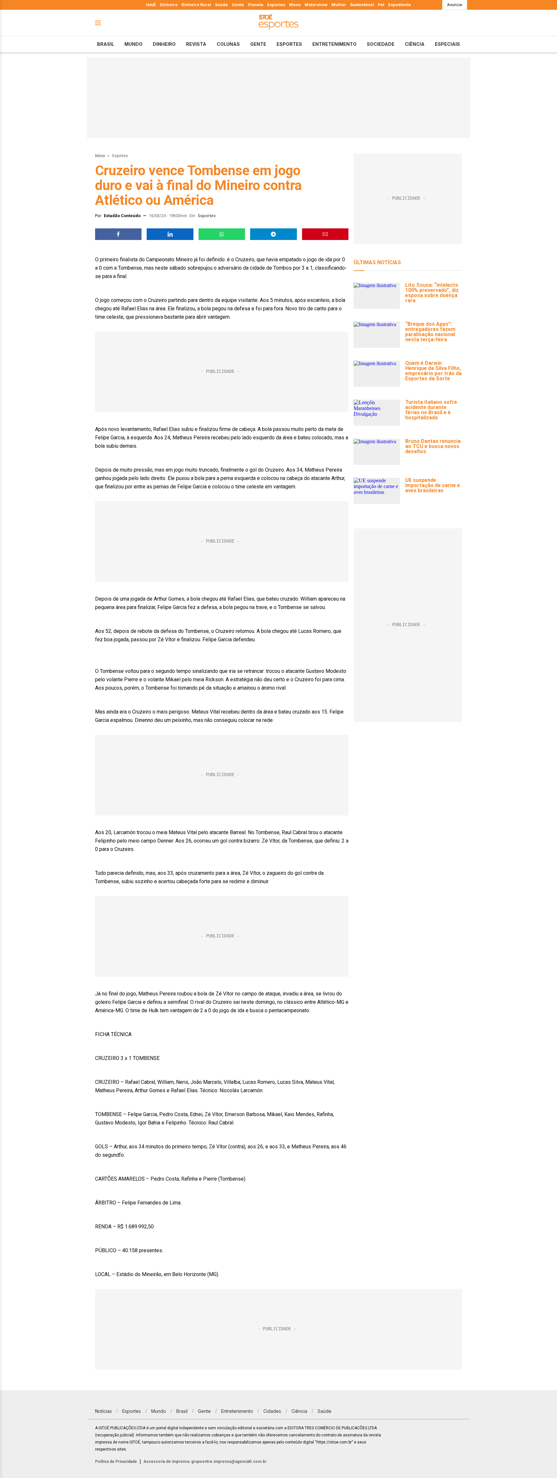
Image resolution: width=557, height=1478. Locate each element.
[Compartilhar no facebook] (118, 234)
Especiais (447, 44)
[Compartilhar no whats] (222, 234)
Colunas (228, 44)
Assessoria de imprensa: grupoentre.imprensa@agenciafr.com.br (205, 1461)
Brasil (105, 44)
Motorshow (316, 4)
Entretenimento (334, 44)
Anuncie (454, 4)
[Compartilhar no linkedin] (170, 234)
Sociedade (381, 44)
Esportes (276, 4)
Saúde (221, 4)
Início (100, 156)
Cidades (272, 1411)
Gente (238, 4)
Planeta (255, 4)
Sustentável (362, 4)
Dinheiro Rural (196, 4)
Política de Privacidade (116, 1461)
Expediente (399, 4)
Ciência (415, 44)
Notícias (103, 1411)
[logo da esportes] (278, 23)
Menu (295, 4)
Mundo (133, 44)
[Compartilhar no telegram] (273, 234)
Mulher (338, 4)
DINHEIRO (164, 44)
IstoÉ (151, 4)
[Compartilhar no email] (325, 234)
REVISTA (196, 44)
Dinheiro (169, 4)
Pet (381, 4)
